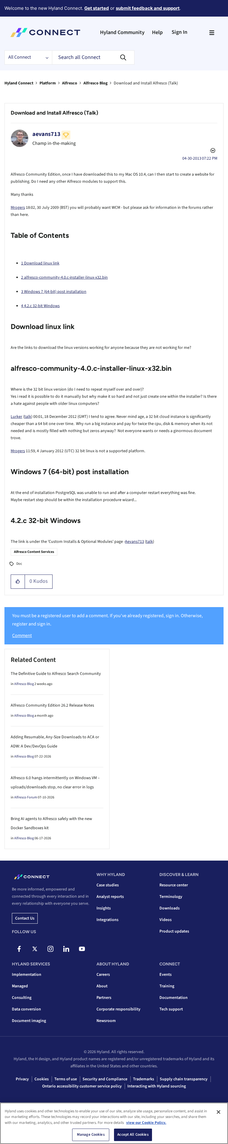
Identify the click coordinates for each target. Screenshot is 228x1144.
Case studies (107, 885)
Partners (103, 998)
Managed (20, 986)
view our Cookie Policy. (146, 1122)
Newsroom (106, 1021)
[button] (18, 581)
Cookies (41, 1079)
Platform (47, 83)
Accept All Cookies (132, 1134)
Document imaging (29, 1021)
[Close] (218, 1112)
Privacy (22, 1079)
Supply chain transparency (184, 1079)
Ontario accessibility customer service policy (82, 1086)
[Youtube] (82, 949)
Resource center (173, 885)
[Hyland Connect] (45, 32)
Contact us (24, 918)
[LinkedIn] (66, 949)
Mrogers (18, 208)
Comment (22, 635)
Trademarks (143, 1079)
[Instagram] (50, 949)
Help (157, 32)
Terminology (170, 897)
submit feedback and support (148, 8)
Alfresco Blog (95, 83)
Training (166, 986)
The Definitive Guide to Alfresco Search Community (56, 674)
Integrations (107, 920)
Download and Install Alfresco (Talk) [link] (146, 83)
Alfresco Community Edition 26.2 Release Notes (52, 705)
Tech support (171, 1009)
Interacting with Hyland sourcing (156, 1086)
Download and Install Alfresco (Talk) (54, 113)
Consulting (21, 998)
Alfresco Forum (25, 797)
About (101, 986)
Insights (103, 908)
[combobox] (93, 57)
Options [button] (212, 151)
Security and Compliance (105, 1079)
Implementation (26, 975)
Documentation (173, 998)
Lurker (16, 417)
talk (27, 417)
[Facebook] (19, 949)
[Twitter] (35, 949)
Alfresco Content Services (34, 551)
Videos (165, 920)
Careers (103, 975)
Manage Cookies (91, 1134)
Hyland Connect (18, 83)
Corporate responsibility (118, 1009)
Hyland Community (122, 32)
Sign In (179, 32)
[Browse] (211, 32)
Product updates (174, 931)
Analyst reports (110, 897)
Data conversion (26, 1009)
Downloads (169, 908)
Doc (19, 563)
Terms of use (65, 1079)
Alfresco (69, 83)
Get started (96, 8)
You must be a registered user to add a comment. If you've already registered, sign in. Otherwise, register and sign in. (107, 619)
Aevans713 (134, 542)
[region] (114, 1123)
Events (165, 975)
